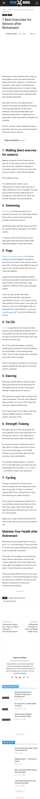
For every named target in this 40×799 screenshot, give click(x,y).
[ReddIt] (37, 39)
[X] (16, 39)
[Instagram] (16, 677)
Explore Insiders (12, 33)
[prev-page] (3, 724)
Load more (19, 791)
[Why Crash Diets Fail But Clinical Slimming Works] (7, 772)
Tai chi (4, 328)
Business (5, 698)
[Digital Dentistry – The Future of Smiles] (7, 762)
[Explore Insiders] (3, 34)
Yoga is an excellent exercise (13, 256)
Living (9, 15)
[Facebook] (11, 39)
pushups (27, 468)
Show (22, 140)
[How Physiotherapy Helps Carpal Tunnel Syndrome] (7, 751)
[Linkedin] (32, 39)
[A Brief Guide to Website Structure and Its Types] (7, 717)
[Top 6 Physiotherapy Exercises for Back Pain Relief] (7, 783)
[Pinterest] (21, 39)
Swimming (6, 211)
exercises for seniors (9, 601)
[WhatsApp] (27, 39)
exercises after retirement (17, 598)
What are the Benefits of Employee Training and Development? (23, 694)
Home (4, 10)
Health (10, 10)
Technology (6, 719)
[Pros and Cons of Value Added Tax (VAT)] (7, 706)
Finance (5, 709)
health (8, 544)
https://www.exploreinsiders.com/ (20, 661)
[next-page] (7, 724)
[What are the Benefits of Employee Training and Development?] (7, 695)
